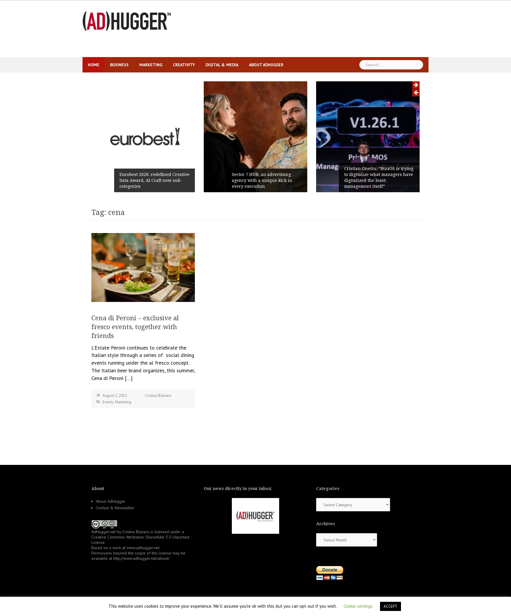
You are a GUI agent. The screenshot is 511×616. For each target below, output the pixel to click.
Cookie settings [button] (358, 606)
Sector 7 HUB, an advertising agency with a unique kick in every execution (262, 180)
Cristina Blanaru (158, 395)
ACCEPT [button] (390, 606)
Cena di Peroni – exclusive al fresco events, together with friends (135, 326)
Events (108, 402)
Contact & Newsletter (115, 507)
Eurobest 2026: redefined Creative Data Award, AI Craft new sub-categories (154, 180)
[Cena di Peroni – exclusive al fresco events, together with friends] (143, 266)
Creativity (184, 64)
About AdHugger (266, 64)
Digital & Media (222, 64)
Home (93, 64)
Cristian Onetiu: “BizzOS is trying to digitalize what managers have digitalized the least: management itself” (378, 177)
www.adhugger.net (143, 547)
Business (119, 64)
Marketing (150, 64)
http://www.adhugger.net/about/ (141, 558)
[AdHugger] (127, 20)
